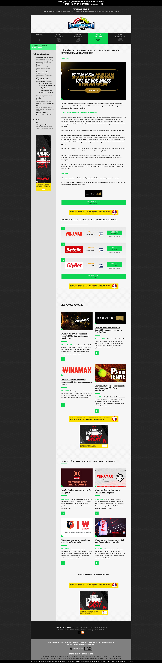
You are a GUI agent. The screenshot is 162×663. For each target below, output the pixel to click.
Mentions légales (63, 630)
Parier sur (114, 232)
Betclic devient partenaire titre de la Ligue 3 (76, 491)
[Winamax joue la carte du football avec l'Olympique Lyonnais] (110, 527)
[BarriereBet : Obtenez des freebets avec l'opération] (97, 411)
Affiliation (83, 630)
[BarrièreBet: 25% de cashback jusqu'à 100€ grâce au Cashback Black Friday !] (77, 321)
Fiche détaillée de (93, 202)
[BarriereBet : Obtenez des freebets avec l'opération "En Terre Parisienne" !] (110, 373)
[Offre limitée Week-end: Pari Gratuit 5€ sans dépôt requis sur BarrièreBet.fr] (110, 318)
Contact (101, 630)
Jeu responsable (93, 630)
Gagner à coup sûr (46, 90)
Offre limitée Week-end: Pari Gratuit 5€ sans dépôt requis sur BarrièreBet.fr (108, 329)
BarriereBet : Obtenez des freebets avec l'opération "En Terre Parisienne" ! (110, 388)
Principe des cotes (46, 83)
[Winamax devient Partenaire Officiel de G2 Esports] (110, 477)
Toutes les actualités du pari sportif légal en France (93, 575)
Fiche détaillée (115, 236)
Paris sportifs (93, 276)
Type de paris (45, 88)
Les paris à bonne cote (47, 92)
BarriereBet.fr (99, 119)
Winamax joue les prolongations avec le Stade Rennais (75, 541)
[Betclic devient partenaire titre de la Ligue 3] (77, 477)
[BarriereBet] (93, 81)
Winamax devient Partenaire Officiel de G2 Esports (107, 491)
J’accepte (130, 661)
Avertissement (74, 630)
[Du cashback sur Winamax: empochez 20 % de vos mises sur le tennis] (77, 370)
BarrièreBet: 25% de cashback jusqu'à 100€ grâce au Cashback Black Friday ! (75, 336)
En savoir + (121, 661)
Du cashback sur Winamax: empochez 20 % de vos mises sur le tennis (76, 381)
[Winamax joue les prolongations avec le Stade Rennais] (77, 527)
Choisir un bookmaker (48, 86)
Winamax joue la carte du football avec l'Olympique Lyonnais (109, 541)
